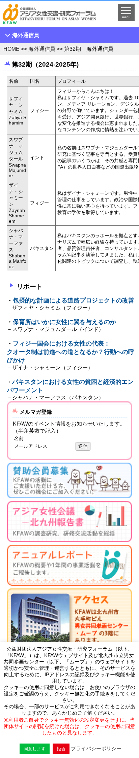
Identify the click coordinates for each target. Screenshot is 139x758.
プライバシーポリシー (96, 748)
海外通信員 (25, 35)
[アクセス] (69, 631)
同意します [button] (35, 748)
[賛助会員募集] (69, 482)
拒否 (61, 748)
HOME (11, 49)
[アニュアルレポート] (69, 566)
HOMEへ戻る (54, 15)
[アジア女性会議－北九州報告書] (69, 523)
